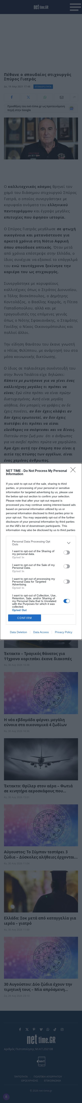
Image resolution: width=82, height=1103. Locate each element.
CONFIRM (24, 617)
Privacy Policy (63, 632)
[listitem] (41, 543)
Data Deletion (18, 632)
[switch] (66, 552)
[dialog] (41, 551)
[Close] (74, 471)
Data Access (41, 632)
